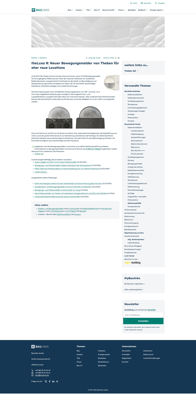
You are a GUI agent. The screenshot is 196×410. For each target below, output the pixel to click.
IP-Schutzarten (137, 154)
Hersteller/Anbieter (132, 91)
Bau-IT (97, 10)
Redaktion (43, 58)
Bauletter (152, 310)
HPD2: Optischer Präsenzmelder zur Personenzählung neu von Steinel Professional (67, 169)
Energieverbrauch (131, 226)
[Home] (52, 348)
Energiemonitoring (135, 174)
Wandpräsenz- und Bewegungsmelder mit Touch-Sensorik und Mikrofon (63, 187)
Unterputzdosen (137, 131)
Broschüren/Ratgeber (133, 246)
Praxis (79, 362)
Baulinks (34, 58)
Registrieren (126, 358)
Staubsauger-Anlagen (136, 111)
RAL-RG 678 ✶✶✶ (138, 150)
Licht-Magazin (70, 211)
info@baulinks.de (42, 375)
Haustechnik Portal (132, 124)
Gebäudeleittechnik (91, 209)
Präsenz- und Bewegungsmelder (50, 209)
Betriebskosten (130, 230)
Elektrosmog (129, 216)
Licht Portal (129, 256)
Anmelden (126, 354)
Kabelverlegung (137, 134)
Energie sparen (104, 354)
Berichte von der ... (131, 259)
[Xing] (57, 381)
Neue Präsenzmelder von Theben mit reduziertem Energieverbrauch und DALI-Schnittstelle (71, 193)
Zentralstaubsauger (135, 190)
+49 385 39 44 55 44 (42, 370)
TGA (78, 358)
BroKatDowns (103, 362)
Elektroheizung (134, 187)
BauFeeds (102, 366)
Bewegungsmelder (135, 164)
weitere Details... (41, 172)
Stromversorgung (131, 223)
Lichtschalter (74, 209)
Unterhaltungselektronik (137, 108)
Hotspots (101, 351)
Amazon (77, 214)
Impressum (147, 351)
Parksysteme (133, 118)
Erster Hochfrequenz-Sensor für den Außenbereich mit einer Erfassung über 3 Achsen (68, 183)
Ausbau (80, 354)
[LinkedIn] (54, 381)
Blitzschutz (135, 147)
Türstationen (133, 104)
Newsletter (126, 351)
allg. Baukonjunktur (136, 239)
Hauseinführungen (138, 137)
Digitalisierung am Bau (134, 233)
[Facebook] (50, 381)
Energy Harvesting (135, 167)
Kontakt (125, 362)
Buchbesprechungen (132, 249)
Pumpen (131, 121)
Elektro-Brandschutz (139, 144)
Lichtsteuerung (56, 211)
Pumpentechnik (134, 206)
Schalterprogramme (136, 101)
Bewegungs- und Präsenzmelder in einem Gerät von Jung (57, 190)
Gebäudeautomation (136, 98)
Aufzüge (131, 114)
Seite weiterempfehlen (133, 289)
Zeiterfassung (133, 177)
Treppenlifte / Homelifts (137, 197)
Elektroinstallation (64, 214)
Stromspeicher (136, 141)
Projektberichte (130, 253)
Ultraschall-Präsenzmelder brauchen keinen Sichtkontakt (57, 197)
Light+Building (133, 243)
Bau (78, 351)
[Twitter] (46, 381)
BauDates (132, 10)
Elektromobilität (134, 203)
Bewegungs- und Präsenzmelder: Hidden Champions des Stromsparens (63, 165)
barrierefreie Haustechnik (134, 213)
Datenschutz (148, 354)
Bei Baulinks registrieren (133, 284)
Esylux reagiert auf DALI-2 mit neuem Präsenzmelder (56, 162)
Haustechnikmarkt (131, 236)
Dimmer (131, 160)
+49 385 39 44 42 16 (42, 373)
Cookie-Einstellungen (151, 358)
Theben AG (39, 154)
